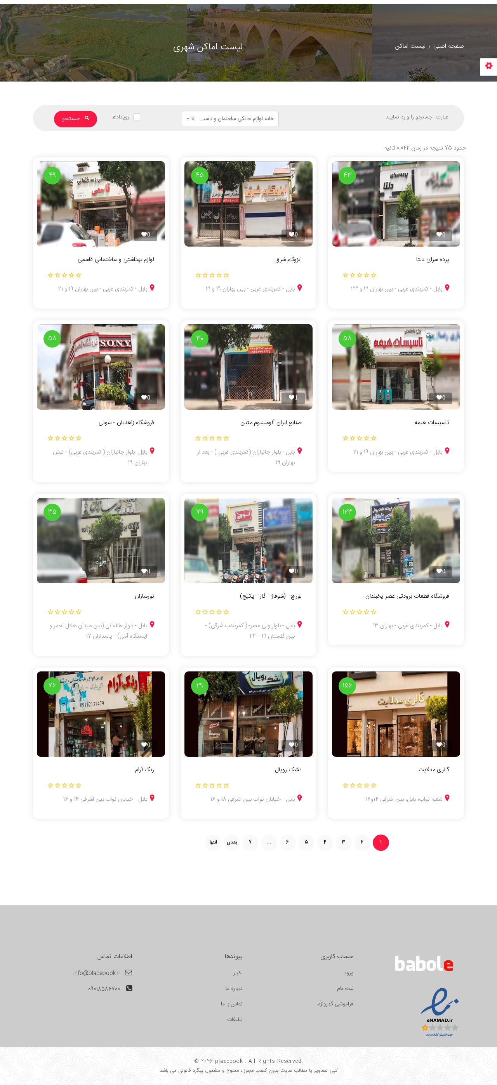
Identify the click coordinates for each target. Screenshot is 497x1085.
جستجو (72, 118)
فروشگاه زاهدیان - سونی (126, 423)
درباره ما (234, 988)
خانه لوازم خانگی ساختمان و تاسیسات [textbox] (232, 119)
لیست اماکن (410, 46)
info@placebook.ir (96, 973)
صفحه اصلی (448, 46)
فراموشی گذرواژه (335, 1004)
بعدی (232, 842)
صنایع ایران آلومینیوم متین (271, 423)
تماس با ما (232, 1004)
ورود (348, 973)
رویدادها (120, 117)
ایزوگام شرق (288, 259)
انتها (213, 842)
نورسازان (144, 596)
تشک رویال (288, 770)
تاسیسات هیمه (432, 423)
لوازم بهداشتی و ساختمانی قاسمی (116, 259)
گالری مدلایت (434, 770)
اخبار (238, 973)
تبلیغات (235, 1019)
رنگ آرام (144, 770)
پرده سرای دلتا (432, 259)
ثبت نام (345, 988)
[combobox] (230, 119)
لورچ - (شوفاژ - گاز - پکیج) (271, 596)
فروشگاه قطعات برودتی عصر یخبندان (407, 596)
